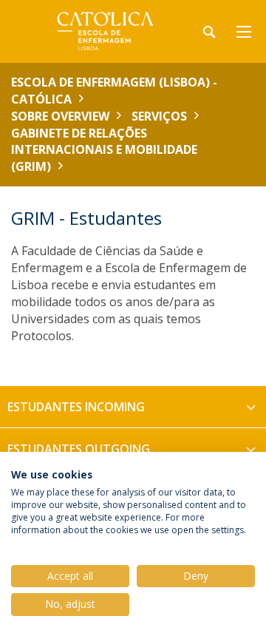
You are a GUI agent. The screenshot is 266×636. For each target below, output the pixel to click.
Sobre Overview (60, 116)
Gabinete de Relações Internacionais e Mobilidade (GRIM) (104, 150)
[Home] (103, 31)
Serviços (159, 116)
